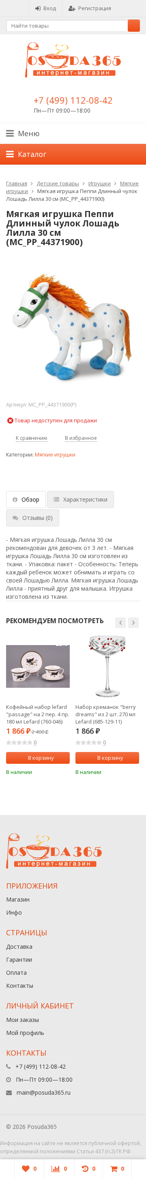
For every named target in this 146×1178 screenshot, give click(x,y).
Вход (49, 8)
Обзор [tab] (30, 499)
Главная (16, 183)
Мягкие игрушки (55, 454)
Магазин (18, 899)
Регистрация (94, 8)
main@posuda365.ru (44, 1092)
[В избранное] (65, 771)
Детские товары (57, 183)
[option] (38, 705)
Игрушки (99, 183)
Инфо (14, 912)
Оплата (16, 972)
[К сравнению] (53, 771)
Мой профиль (25, 1033)
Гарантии (19, 959)
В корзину (41, 757)
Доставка (19, 946)
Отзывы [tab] (37, 518)
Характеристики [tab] (85, 499)
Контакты (19, 985)
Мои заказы (22, 1020)
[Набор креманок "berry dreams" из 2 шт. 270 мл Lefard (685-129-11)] (107, 666)
